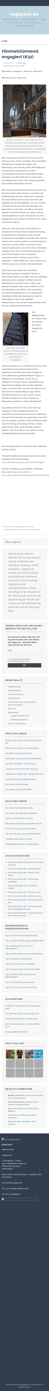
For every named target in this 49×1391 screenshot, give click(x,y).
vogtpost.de (24, 14)
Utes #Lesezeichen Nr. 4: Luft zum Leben (24, 896)
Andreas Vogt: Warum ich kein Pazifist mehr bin (23, 741)
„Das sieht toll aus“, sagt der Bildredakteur (23, 834)
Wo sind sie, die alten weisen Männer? (21, 813)
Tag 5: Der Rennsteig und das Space (20, 982)
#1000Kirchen (8, 527)
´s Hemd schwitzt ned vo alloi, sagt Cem (21, 769)
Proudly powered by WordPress (17, 1384)
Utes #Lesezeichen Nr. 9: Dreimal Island (24, 869)
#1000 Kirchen (14, 698)
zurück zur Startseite (17, 723)
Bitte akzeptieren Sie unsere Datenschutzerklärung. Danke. (19, 660)
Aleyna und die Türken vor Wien (19, 818)
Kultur (26, 527)
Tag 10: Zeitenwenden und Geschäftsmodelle (24, 954)
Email (10, 650)
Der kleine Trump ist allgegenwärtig (20, 779)
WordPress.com (24, 1387)
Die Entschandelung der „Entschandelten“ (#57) (23, 1025)
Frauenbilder (8, 529)
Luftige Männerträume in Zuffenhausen (22, 844)
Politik (31, 527)
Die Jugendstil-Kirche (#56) (16, 1032)
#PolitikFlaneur (14, 687)
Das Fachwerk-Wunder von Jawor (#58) (21, 1019)
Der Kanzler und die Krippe (17, 784)
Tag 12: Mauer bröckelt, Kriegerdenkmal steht (24, 940)
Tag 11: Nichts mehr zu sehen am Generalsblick (19, 947)
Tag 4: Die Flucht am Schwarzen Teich (21, 987)
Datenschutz (13, 712)
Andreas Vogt (21, 63)
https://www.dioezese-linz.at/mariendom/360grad (23, 462)
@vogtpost (15, 1194)
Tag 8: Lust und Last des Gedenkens (20, 964)
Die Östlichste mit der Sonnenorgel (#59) (22, 1013)
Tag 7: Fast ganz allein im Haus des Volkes (22, 969)
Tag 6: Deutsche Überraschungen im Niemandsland (20, 975)
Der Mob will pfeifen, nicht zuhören (20, 763)
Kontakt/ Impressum (19, 719)
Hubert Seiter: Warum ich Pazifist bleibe (22, 748)
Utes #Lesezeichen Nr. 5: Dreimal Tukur (24, 892)
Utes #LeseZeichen (16, 694)
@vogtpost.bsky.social (18, 1188)
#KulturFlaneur (14, 690)
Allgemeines (19, 527)
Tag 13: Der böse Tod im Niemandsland (21, 935)
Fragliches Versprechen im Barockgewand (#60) (22, 1007)
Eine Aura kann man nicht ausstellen (21, 828)
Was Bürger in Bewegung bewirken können (23, 758)
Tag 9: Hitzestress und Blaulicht (18, 959)
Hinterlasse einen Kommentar (13, 66)
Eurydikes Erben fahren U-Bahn (18, 839)
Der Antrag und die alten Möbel (18, 789)
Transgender (35, 529)
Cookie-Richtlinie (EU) (20, 716)
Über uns (12, 708)
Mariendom (26, 529)
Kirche (15, 529)
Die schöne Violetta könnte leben (19, 808)
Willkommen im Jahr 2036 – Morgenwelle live (24, 774)
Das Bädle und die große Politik (18, 753)
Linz (20, 529)
